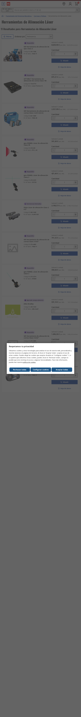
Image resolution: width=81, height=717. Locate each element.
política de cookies (29, 362)
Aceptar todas (62, 369)
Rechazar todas (19, 369)
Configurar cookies (41, 369)
